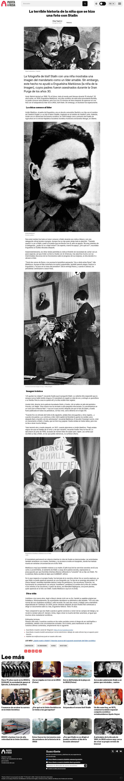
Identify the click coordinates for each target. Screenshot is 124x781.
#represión (29, 645)
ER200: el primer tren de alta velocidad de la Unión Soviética (14, 738)
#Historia (63, 645)
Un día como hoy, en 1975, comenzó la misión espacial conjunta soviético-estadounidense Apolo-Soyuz (107, 710)
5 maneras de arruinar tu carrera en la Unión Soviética (15, 708)
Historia (69, 22)
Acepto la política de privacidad (57, 768)
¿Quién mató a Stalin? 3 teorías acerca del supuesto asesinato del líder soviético (64, 641)
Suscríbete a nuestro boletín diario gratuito (64, 762)
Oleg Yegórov (57, 21)
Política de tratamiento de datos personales (11, 760)
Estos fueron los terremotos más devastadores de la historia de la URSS (46, 739)
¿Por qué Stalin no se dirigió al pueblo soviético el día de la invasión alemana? (76, 739)
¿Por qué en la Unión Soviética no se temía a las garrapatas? (46, 708)
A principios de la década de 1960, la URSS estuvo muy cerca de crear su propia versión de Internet (108, 740)
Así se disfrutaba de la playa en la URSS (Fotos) (76, 681)
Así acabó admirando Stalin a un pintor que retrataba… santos (108, 681)
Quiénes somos (6, 757)
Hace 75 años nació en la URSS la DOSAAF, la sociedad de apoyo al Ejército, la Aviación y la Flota (15, 682)
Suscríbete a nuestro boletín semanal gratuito (65, 759)
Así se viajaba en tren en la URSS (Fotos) (46, 681)
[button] (81, 2)
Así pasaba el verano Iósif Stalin (77, 707)
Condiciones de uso (7, 763)
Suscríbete (53, 751)
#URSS (53, 645)
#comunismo (42, 645)
